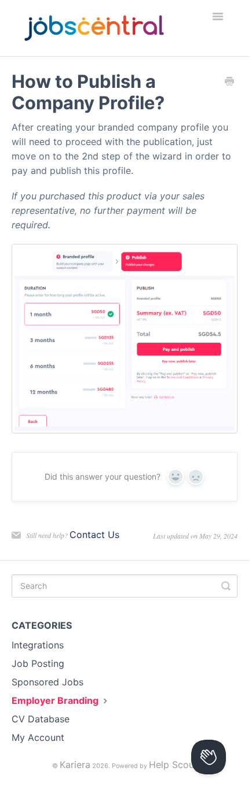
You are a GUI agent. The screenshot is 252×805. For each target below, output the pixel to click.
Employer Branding (56, 700)
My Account (38, 737)
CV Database (41, 719)
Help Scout (173, 764)
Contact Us (94, 534)
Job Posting (38, 663)
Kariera (75, 764)
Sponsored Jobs (47, 682)
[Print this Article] (229, 82)
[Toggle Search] (226, 586)
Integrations (38, 645)
